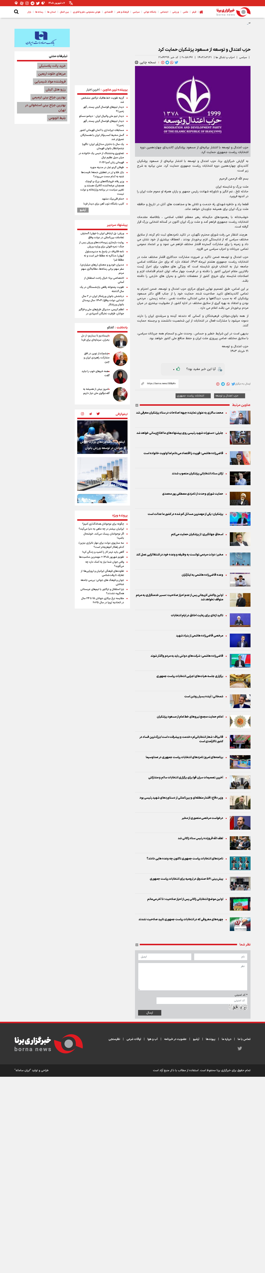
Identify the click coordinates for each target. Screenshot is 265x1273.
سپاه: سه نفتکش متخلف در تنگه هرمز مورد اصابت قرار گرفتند (216, 23)
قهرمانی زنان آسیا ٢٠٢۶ (111, 162)
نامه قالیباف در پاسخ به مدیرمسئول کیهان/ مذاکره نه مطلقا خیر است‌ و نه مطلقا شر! (104, 256)
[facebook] (162, 62)
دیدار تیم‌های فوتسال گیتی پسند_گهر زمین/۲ (103, 109)
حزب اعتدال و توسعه (226, 396)
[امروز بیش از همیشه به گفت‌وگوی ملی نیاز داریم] (120, 394)
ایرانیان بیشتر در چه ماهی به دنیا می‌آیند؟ (101, 529)
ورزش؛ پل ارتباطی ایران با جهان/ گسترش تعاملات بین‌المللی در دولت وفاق (102, 235)
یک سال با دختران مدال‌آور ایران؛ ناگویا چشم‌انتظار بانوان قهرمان (103, 146)
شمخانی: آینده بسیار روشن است (203, 696)
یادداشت (122, 327)
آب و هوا (152, 1039)
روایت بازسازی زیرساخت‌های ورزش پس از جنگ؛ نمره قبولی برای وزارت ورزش (101, 244)
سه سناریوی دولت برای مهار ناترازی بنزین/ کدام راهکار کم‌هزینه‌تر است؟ (101, 545)
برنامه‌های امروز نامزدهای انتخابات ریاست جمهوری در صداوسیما (184, 757)
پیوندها (210, 1039)
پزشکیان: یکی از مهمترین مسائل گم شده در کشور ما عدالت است (185, 514)
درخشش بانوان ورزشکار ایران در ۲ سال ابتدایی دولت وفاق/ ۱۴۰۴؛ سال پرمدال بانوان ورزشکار (103, 300)
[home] (201, 12)
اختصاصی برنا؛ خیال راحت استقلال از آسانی (104, 280)
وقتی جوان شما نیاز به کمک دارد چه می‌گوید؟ (104, 564)
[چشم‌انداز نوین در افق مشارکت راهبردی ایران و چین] (120, 359)
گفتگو (110, 327)
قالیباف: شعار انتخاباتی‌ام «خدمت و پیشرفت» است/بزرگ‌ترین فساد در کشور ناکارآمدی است (181, 739)
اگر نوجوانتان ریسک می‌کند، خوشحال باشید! (103, 536)
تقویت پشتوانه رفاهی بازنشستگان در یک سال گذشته (102, 289)
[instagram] (82, 414)
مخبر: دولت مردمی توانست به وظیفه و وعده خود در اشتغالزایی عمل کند (179, 555)
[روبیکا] (43, 3)
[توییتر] (38, 3)
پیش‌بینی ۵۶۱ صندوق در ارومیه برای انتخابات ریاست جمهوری (186, 879)
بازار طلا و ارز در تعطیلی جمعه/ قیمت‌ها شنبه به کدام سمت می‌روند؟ (102, 174)
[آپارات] (22, 3)
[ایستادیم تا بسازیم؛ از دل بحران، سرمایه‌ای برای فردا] (120, 341)
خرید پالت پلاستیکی (52, 65)
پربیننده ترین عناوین (115, 90)
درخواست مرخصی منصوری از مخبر (202, 818)
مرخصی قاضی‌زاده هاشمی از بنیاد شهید (199, 636)
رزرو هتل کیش (56, 89)
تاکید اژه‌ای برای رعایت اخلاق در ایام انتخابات (197, 615)
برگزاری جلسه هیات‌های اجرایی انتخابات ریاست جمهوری (189, 676)
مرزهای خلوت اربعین (52, 73)
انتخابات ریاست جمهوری (190, 396)
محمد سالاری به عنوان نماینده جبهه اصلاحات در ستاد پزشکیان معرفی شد (179, 413)
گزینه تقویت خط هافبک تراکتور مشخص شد (102, 100)
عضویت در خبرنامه (175, 1039)
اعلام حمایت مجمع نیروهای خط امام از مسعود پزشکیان (190, 717)
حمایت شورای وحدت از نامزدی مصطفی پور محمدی (192, 494)
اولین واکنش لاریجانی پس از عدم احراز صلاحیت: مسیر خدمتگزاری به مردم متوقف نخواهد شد (179, 597)
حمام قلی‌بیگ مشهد (113, 199)
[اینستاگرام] (27, 3)
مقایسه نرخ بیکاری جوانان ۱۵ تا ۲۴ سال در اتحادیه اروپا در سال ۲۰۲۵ (102, 600)
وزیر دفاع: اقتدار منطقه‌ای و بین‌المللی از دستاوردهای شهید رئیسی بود (181, 798)
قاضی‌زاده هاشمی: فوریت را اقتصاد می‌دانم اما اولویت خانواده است (183, 453)
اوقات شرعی (133, 1039)
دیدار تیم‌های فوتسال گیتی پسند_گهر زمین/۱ (103, 123)
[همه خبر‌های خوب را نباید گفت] (120, 376)
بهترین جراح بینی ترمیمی (49, 97)
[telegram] (167, 62)
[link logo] (234, 12)
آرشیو (83, 210)
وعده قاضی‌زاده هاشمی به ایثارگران (202, 575)
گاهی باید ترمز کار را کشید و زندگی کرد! (103, 552)
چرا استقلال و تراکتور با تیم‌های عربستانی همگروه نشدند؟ (102, 591)
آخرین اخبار (93, 90)
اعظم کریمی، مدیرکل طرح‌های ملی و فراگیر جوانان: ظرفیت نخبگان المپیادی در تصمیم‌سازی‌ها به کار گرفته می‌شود (101, 313)
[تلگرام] (32, 3)
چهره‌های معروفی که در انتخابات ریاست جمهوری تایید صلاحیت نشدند (181, 919)
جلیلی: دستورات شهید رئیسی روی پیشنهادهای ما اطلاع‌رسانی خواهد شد (179, 433)
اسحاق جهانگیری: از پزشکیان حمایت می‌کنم (197, 534)
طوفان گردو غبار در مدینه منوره (107, 167)
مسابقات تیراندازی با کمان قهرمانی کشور (102, 130)
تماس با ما (244, 1039)
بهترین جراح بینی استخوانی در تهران (45, 108)
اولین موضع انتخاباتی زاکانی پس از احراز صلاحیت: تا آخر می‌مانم (185, 899)
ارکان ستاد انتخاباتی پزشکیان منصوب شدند (197, 473)
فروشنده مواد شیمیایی (50, 81)
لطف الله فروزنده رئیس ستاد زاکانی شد (200, 838)
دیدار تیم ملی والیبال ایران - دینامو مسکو (101, 116)
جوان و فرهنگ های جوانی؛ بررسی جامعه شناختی (102, 582)
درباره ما (226, 1039)
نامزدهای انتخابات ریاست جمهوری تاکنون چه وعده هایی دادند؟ (185, 859)
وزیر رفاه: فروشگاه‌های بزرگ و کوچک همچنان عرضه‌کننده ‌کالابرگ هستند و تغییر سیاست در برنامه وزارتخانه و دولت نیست (102, 187)
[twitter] (176, 62)
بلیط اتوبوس (57, 118)
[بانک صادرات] (42, 38)
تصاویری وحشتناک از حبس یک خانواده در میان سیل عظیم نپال (101, 155)
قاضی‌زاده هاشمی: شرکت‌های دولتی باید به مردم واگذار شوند (187, 656)
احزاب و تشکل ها (225, 57)
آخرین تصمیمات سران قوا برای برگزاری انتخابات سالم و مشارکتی (185, 777)
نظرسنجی (114, 1039)
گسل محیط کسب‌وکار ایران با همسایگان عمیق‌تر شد (102, 137)
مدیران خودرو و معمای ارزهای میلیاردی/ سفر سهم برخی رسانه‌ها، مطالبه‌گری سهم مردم (102, 269)
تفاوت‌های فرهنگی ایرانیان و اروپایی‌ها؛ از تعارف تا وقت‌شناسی (102, 573)
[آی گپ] (16, 3)
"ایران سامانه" (22, 1070)
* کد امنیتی (241, 995)
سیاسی (243, 57)
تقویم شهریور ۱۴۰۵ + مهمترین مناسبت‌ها (101, 557)
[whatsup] (171, 62)
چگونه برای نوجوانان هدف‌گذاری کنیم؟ (103, 524)
